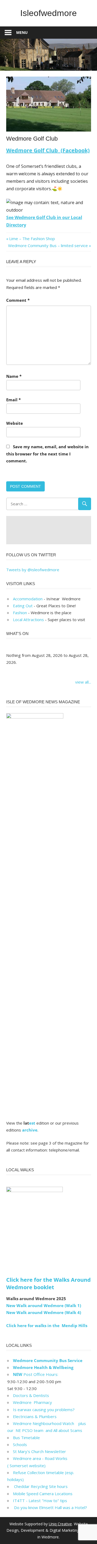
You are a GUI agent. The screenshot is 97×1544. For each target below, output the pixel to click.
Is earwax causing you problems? (44, 1409)
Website (14, 423)
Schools (20, 1444)
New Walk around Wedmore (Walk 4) (43, 1312)
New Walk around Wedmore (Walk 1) (43, 1305)
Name (14, 376)
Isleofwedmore (48, 13)
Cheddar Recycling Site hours (43, 1486)
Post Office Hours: (35, 1374)
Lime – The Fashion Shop (32, 238)
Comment (18, 300)
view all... (83, 682)
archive (29, 1130)
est (32, 1123)
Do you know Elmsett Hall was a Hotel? (50, 1507)
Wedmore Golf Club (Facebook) (48, 150)
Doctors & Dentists (31, 1395)
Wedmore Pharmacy (32, 1402)
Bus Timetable (26, 1437)
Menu (22, 32)
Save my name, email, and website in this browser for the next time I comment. (47, 453)
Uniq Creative (60, 1523)
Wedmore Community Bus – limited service (48, 245)
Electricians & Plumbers (35, 1416)
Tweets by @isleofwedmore (32, 569)
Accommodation (28, 598)
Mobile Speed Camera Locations (42, 1493)
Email (13, 399)
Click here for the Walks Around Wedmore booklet (48, 1283)
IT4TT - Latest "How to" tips (40, 1500)
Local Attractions (28, 619)
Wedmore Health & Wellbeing (43, 1367)
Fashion (20, 612)
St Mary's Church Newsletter (39, 1451)
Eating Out (23, 605)
